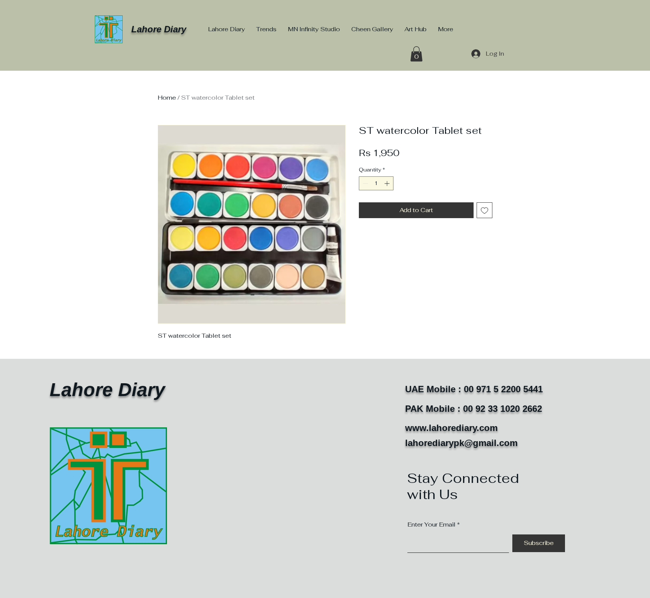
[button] (416, 54)
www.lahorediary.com (451, 428)
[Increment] (387, 183)
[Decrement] (364, 183)
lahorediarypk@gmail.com (461, 443)
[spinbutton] (376, 183)
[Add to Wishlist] (484, 210)
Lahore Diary (158, 29)
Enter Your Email (431, 525)
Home (167, 98)
